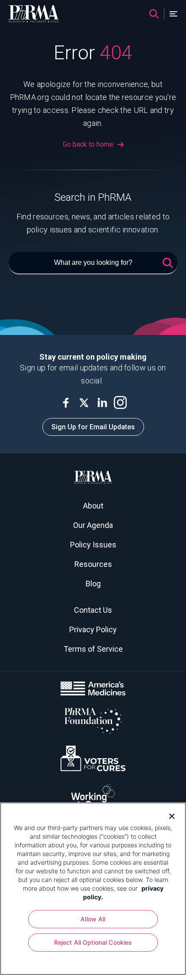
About (93, 505)
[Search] (154, 14)
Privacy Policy (93, 629)
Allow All (92, 919)
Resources (93, 564)
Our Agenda (93, 525)
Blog (93, 583)
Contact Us (93, 610)
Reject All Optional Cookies (93, 942)
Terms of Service (93, 648)
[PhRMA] (34, 14)
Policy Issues (93, 544)
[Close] (168, 815)
